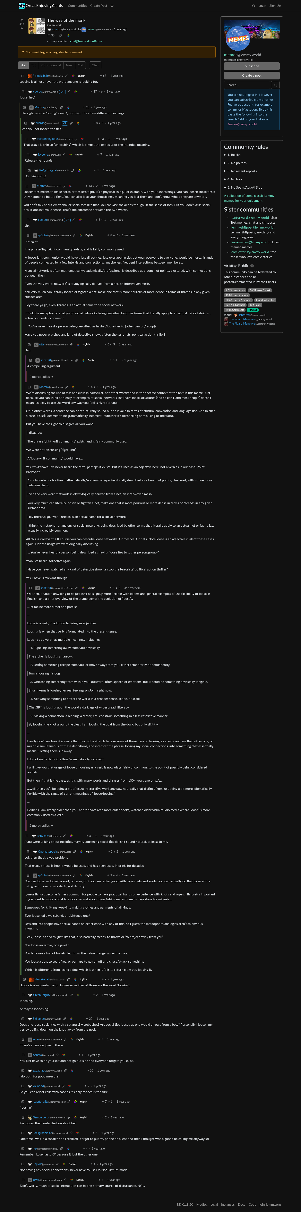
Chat (95, 65)
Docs (241, 1204)
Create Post (98, 5)
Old (80, 65)
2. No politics (237, 163)
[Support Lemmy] (112, 6)
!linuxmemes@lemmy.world (250, 242)
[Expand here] (36, 26)
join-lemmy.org (270, 1204)
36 (52, 35)
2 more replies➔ (41, 825)
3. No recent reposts (242, 171)
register (58, 52)
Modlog (253, 310)
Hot (23, 65)
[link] (60, 36)
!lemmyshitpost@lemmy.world (252, 227)
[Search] (253, 6)
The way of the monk (66, 20)
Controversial (51, 65)
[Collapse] (22, 76)
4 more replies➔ (41, 376)
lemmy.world (54, 25)
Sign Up (275, 5)
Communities (77, 5)
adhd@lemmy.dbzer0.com (85, 41)
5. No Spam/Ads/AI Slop (244, 187)
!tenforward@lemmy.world (250, 217)
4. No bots (234, 179)
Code (252, 1204)
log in (44, 52)
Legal (214, 1204)
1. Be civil (234, 154)
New (69, 65)
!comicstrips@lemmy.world (250, 252)
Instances (228, 1204)
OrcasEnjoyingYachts (44, 6)
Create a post (251, 75)
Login (262, 5)
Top (33, 65)
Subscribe (252, 66)
